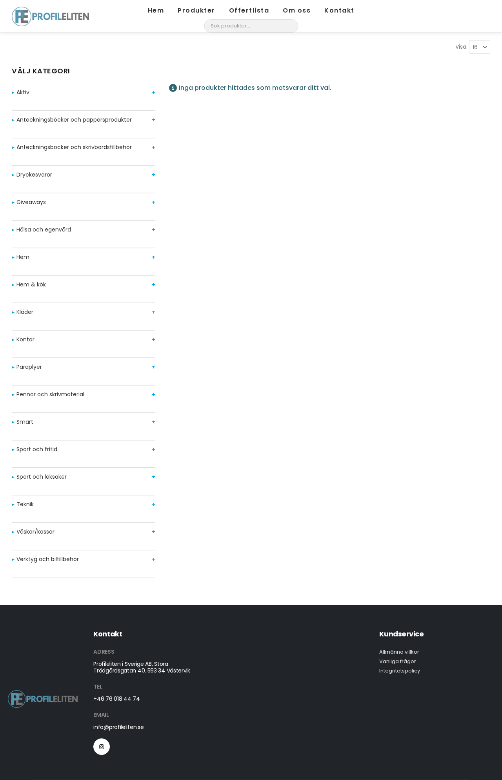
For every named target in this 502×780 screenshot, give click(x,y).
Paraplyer (29, 367)
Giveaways (31, 202)
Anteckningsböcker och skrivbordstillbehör (74, 147)
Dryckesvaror (34, 175)
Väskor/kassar (35, 532)
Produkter (196, 10)
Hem (156, 10)
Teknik (25, 504)
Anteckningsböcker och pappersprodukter (74, 120)
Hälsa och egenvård (43, 229)
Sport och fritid (36, 449)
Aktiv (22, 92)
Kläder (24, 312)
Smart (24, 422)
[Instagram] (101, 746)
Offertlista (249, 10)
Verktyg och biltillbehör (47, 559)
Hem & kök (31, 284)
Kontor (25, 339)
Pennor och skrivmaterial (50, 394)
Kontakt (339, 10)
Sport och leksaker (41, 477)
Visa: (461, 47)
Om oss (297, 10)
